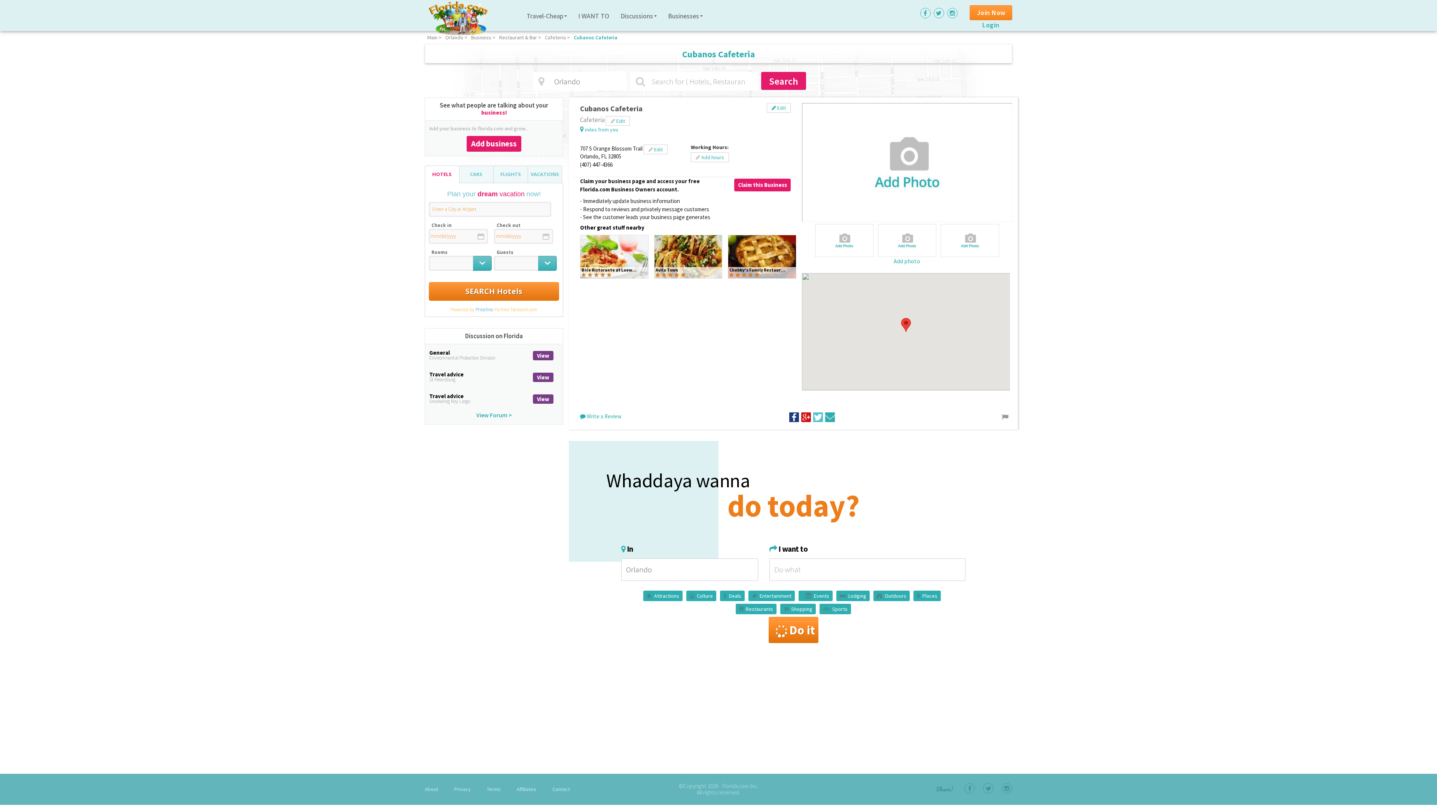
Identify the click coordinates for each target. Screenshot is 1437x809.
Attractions (666, 596)
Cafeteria (555, 37)
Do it (802, 630)
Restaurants (759, 609)
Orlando (454, 37)
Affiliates (526, 789)
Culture (705, 596)
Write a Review (604, 416)
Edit (781, 107)
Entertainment (775, 596)
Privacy (462, 789)
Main (432, 37)
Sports (840, 609)
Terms (494, 789)
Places (929, 596)
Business (481, 37)
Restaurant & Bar (518, 37)
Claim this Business (762, 184)
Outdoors (895, 596)
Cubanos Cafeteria (595, 37)
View (543, 355)
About (431, 789)
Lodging (857, 596)
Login (991, 25)
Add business (494, 144)
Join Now (991, 12)
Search (783, 81)
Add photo (907, 261)
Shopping (801, 609)
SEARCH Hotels (494, 291)
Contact (561, 789)
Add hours (712, 157)
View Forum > (494, 415)
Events (821, 596)
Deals (735, 596)
